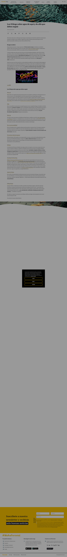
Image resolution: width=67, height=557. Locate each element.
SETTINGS (33, 284)
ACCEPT (33, 278)
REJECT (33, 281)
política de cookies (33, 276)
